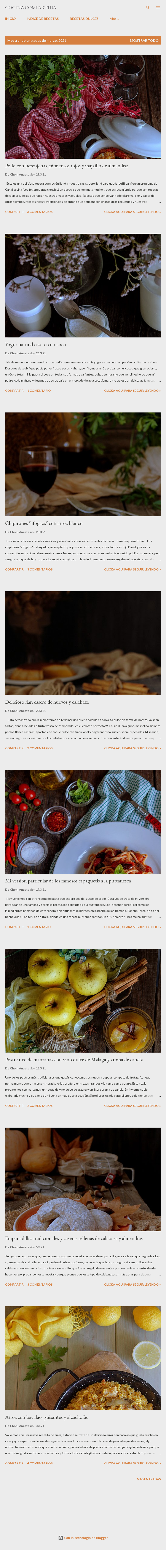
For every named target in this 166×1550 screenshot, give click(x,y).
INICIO (10, 18)
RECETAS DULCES (84, 18)
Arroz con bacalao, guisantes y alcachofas (46, 1417)
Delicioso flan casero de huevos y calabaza (47, 701)
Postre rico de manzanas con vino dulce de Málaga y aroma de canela (74, 1059)
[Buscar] (147, 7)
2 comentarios (40, 1105)
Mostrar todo (144, 40)
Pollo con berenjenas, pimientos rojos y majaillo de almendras (67, 165)
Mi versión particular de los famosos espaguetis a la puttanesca (68, 880)
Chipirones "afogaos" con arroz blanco (44, 523)
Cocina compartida (30, 7)
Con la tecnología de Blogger (85, 1538)
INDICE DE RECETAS (43, 18)
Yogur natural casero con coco (35, 344)
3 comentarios (40, 212)
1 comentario (39, 390)
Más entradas (149, 1479)
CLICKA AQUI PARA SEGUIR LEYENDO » (132, 212)
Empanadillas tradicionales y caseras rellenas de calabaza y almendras (74, 1238)
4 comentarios (40, 1463)
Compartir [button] (14, 212)
